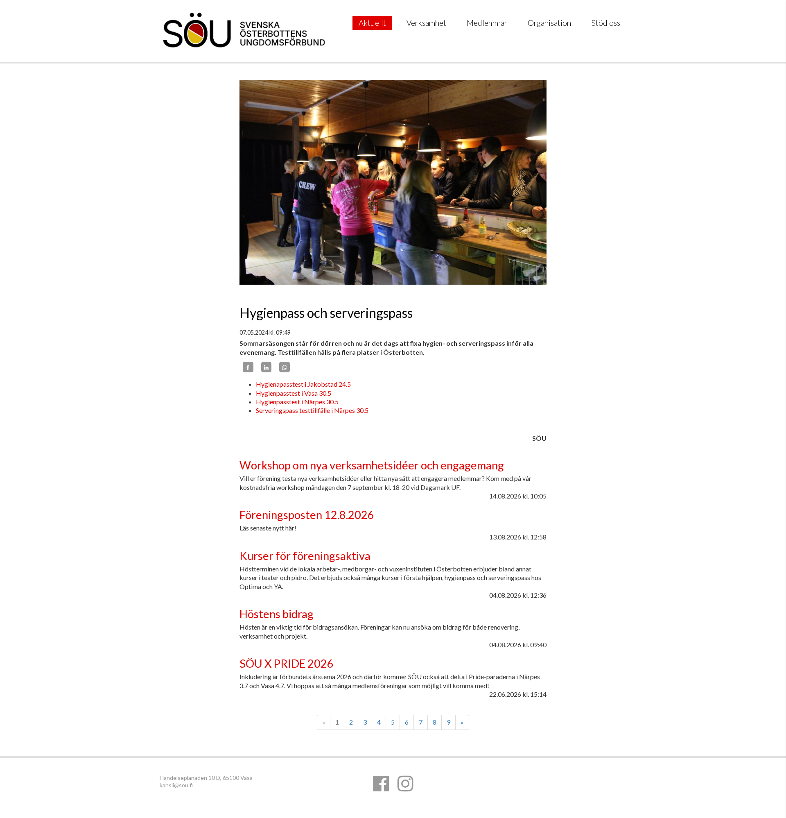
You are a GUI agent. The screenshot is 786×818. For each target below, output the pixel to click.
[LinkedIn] (266, 367)
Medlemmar (487, 22)
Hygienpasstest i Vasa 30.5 (293, 393)
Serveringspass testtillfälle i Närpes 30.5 (312, 410)
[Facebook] (248, 367)
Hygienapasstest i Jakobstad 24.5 (304, 384)
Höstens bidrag (276, 614)
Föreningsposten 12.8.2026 (306, 514)
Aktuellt (372, 22)
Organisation (549, 22)
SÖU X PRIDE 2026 (286, 663)
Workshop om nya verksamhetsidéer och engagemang (371, 465)
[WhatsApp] (284, 367)
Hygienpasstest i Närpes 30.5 (297, 402)
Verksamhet (426, 22)
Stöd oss (606, 22)
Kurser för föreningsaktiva (304, 555)
